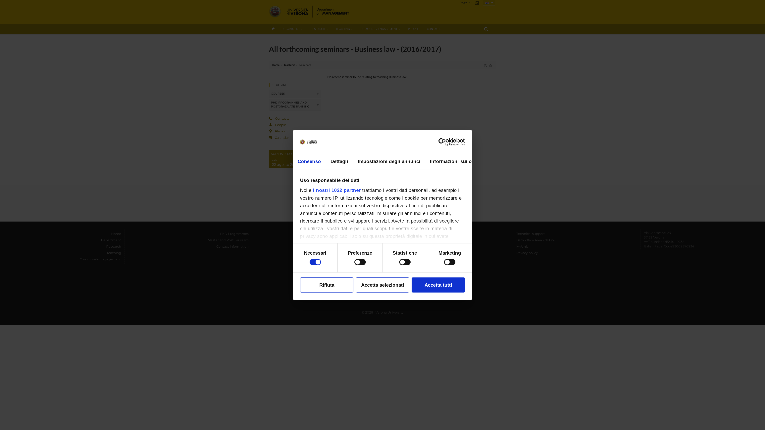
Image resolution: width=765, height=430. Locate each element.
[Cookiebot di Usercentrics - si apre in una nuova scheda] (447, 142)
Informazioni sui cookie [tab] (457, 161)
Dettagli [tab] (339, 161)
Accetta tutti (438, 285)
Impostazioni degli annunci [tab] (389, 161)
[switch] (360, 262)
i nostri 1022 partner (337, 190)
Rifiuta (326, 285)
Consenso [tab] (309, 161)
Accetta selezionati (382, 285)
